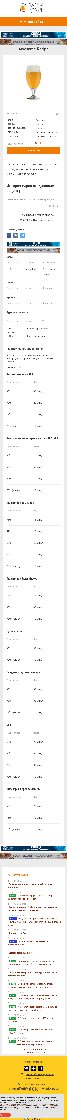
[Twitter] (23, 234)
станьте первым (45, 220)
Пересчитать (33, 150)
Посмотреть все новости (35, 1049)
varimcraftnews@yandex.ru (36, 1074)
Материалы (20, 875)
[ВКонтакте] (16, 234)
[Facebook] (10, 234)
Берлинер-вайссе (18, 933)
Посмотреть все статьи (35, 1052)
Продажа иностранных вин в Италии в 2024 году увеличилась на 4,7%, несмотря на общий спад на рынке (34, 921)
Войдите (13, 169)
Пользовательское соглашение (43, 1104)
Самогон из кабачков (20, 952)
